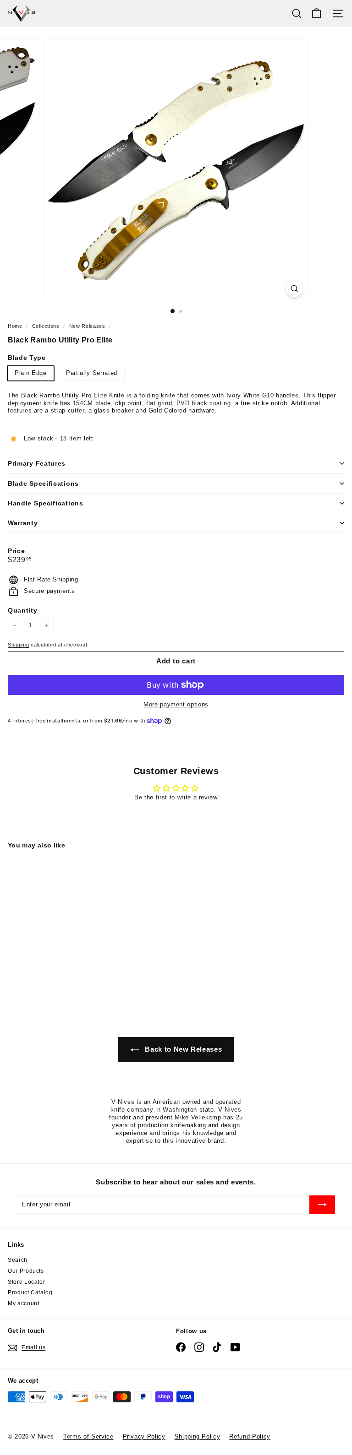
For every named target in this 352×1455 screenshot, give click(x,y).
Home (16, 326)
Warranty (23, 523)
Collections (46, 326)
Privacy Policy (144, 1436)
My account (23, 1303)
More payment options (176, 704)
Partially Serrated (91, 372)
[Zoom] (294, 288)
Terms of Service (88, 1436)
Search (18, 1260)
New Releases (87, 326)
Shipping (18, 644)
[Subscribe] (322, 1204)
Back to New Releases (182, 1049)
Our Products (26, 1271)
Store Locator (26, 1282)
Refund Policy (249, 1436)
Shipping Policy (197, 1436)
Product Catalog (30, 1292)
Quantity (22, 610)
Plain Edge (31, 372)
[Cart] (316, 13)
